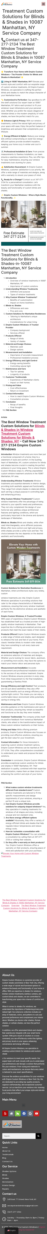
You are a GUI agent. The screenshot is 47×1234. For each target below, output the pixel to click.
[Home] (11, 1113)
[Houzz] (18, 1113)
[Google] (30, 1113)
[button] (43, 4)
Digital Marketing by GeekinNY (29, 1228)
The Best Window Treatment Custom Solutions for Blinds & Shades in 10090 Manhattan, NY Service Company (24, 908)
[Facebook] (24, 1113)
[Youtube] (36, 1113)
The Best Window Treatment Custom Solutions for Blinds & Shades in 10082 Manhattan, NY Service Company (23, 903)
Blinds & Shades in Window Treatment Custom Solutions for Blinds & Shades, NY (23, 433)
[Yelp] (5, 1113)
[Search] (38, 1136)
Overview (15, 905)
